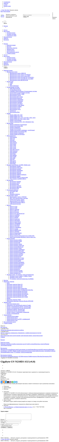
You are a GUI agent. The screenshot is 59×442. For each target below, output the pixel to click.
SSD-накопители (45, 349)
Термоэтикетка (11, 50)
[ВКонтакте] (1, 382)
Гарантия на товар (11, 35)
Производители (8, 37)
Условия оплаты (11, 32)
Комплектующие (11, 45)
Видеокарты (22, 351)
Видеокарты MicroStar (36, 356)
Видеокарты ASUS (17, 356)
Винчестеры (37, 349)
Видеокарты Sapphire (6, 356)
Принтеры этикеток (12, 48)
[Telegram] (17, 382)
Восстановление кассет (13, 52)
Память (32, 349)
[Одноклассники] (4, 382)
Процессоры (14, 349)
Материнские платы (6, 349)
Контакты (6, 39)
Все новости (4, 327)
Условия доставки (11, 34)
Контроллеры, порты (42, 351)
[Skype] (14, 382)
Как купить (7, 31)
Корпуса (50, 351)
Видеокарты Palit (26, 356)
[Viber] (10, 382)
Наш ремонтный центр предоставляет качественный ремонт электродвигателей (22, 335)
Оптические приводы (31, 351)
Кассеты (9, 46)
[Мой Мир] (6, 382)
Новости (6, 38)
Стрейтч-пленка (11, 53)
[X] (8, 382)
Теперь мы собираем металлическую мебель (12, 330)
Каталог (6, 26)
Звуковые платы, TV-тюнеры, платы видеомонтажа (18, 352)
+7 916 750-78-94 (5, 10)
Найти (5, 67)
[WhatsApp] (12, 382)
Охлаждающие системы (24, 349)
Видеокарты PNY (47, 356)
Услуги (5, 30)
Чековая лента (10, 49)
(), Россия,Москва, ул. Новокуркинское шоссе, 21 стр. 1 (18, 407)
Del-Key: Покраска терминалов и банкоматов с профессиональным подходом (21, 332)
